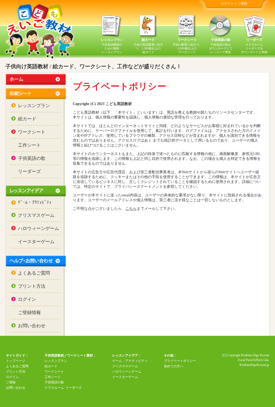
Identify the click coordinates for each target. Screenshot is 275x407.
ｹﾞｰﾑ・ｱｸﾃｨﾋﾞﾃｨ (35, 202)
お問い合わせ (31, 325)
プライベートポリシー (180, 361)
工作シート (29, 145)
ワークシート (187, 40)
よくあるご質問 (34, 273)
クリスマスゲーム (36, 215)
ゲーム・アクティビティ (130, 361)
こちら (131, 209)
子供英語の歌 (220, 40)
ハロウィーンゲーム (38, 228)
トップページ (15, 361)
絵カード (148, 40)
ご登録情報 (29, 312)
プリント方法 (31, 286)
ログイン (227, 3)
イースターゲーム (36, 241)
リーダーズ (254, 40)
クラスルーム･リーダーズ (63, 388)
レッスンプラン (112, 40)
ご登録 (242, 3)
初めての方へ (173, 366)
